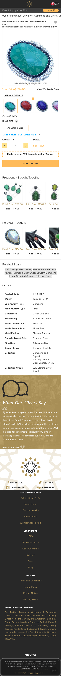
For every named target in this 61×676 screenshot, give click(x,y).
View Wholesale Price (48, 89)
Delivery (30, 555)
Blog (30, 567)
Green (49, 276)
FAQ (30, 536)
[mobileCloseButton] (4, 4)
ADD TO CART (30, 163)
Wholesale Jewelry (30, 497)
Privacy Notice (30, 593)
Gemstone (51, 272)
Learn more (33, 673)
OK (24, 673)
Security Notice (30, 599)
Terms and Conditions (30, 580)
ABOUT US (30, 655)
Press (30, 561)
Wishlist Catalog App (30, 522)
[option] (10, 106)
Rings (12, 276)
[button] (57, 4)
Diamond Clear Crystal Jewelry (29, 272)
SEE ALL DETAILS (13, 95)
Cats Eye (40, 276)
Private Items (30, 516)
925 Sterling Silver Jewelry (18, 269)
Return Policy (30, 586)
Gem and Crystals (25, 276)
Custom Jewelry (31, 510)
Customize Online (30, 542)
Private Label (30, 504)
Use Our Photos (30, 548)
